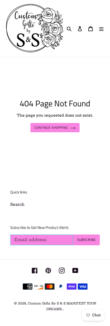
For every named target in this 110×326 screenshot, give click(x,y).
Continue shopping (51, 127)
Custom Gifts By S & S (47, 303)
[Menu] (101, 28)
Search (17, 204)
